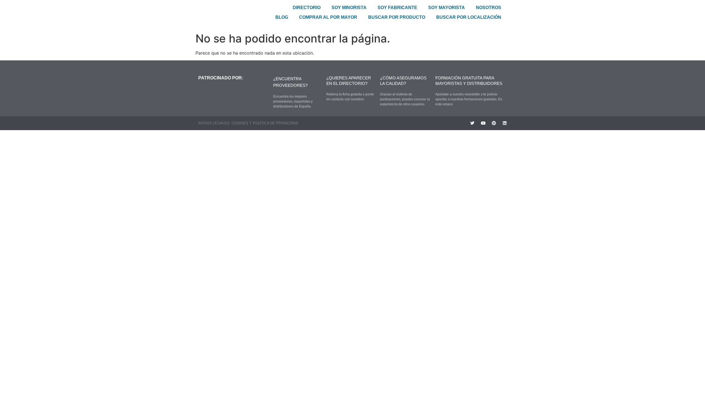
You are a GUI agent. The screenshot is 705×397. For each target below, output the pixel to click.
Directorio (307, 7)
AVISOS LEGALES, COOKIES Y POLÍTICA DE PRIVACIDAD (248, 123)
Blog (281, 17)
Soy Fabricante (397, 7)
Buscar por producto (396, 17)
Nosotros (488, 7)
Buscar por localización (468, 17)
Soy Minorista (349, 7)
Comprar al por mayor (328, 17)
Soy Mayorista (446, 7)
